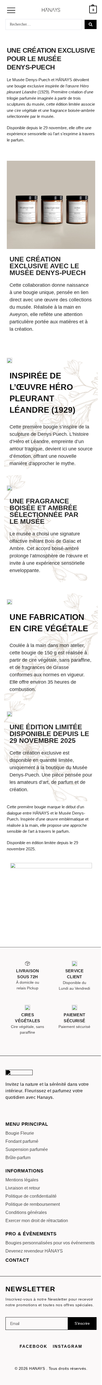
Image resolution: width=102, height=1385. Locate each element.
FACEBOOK (33, 1346)
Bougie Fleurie (19, 1133)
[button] (11, 11)
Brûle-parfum (17, 1157)
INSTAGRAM (67, 1346)
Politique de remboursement (32, 1204)
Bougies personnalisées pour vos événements (50, 1243)
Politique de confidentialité (31, 1196)
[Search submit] (91, 24)
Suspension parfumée (26, 1149)
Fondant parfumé (21, 1141)
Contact (17, 1260)
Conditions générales (26, 1212)
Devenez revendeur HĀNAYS (34, 1251)
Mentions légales (21, 1180)
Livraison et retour (22, 1188)
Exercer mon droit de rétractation (36, 1220)
